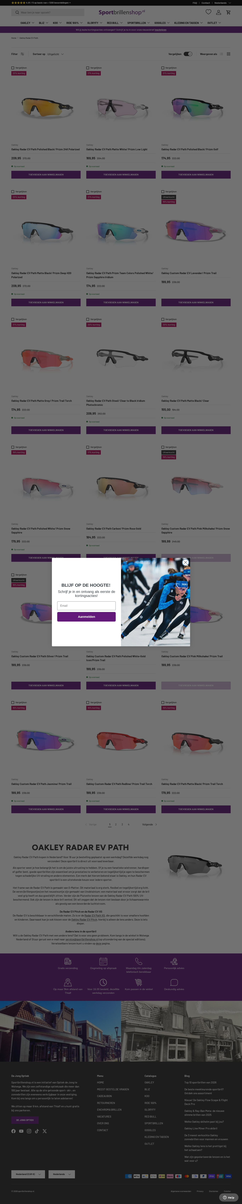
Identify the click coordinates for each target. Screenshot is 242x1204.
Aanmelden (86, 617)
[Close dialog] (185, 562)
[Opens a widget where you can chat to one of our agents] (228, 1197)
